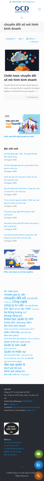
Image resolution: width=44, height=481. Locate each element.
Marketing (20, 322)
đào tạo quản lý (14, 364)
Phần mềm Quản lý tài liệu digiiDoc (18, 272)
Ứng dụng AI (25, 374)
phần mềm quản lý (11, 335)
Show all (35, 42)
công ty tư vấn (14, 305)
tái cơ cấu (20, 358)
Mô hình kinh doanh (15, 325)
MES (29, 322)
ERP (28, 308)
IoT (25, 312)
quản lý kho (25, 342)
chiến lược (13, 291)
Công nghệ (19, 301)
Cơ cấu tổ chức (31, 305)
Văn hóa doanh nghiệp (13, 361)
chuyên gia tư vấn (14, 294)
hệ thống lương (13, 312)
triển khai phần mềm (12, 355)
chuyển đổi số (15, 297)
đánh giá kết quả (13, 368)
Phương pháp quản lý (27, 329)
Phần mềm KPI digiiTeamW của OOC (19, 136)
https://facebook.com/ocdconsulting (26, 407)
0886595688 (17, 2)
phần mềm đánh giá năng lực (15, 338)
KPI (31, 319)
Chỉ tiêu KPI (7, 302)
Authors (31, 39)
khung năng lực (13, 315)
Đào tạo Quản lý (10, 455)
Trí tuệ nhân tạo (10, 358)
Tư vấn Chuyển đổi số (12, 442)
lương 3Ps (9, 322)
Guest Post (35, 309)
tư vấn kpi (29, 358)
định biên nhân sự (12, 374)
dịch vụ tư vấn (16, 308)
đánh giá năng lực (14, 371)
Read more (33, 97)
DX (6, 308)
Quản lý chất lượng (33, 338)
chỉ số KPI (32, 298)
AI (5, 291)
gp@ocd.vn (31, 410)
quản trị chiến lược (10, 348)
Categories (10, 39)
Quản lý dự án (11, 341)
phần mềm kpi (11, 332)
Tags (20, 39)
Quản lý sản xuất (15, 344)
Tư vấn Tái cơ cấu (11, 446)
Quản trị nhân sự (15, 351)
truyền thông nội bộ (26, 355)
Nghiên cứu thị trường (11, 329)
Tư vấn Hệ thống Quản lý (14, 449)
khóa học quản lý (16, 319)
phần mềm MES (26, 332)
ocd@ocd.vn (30, 2)
